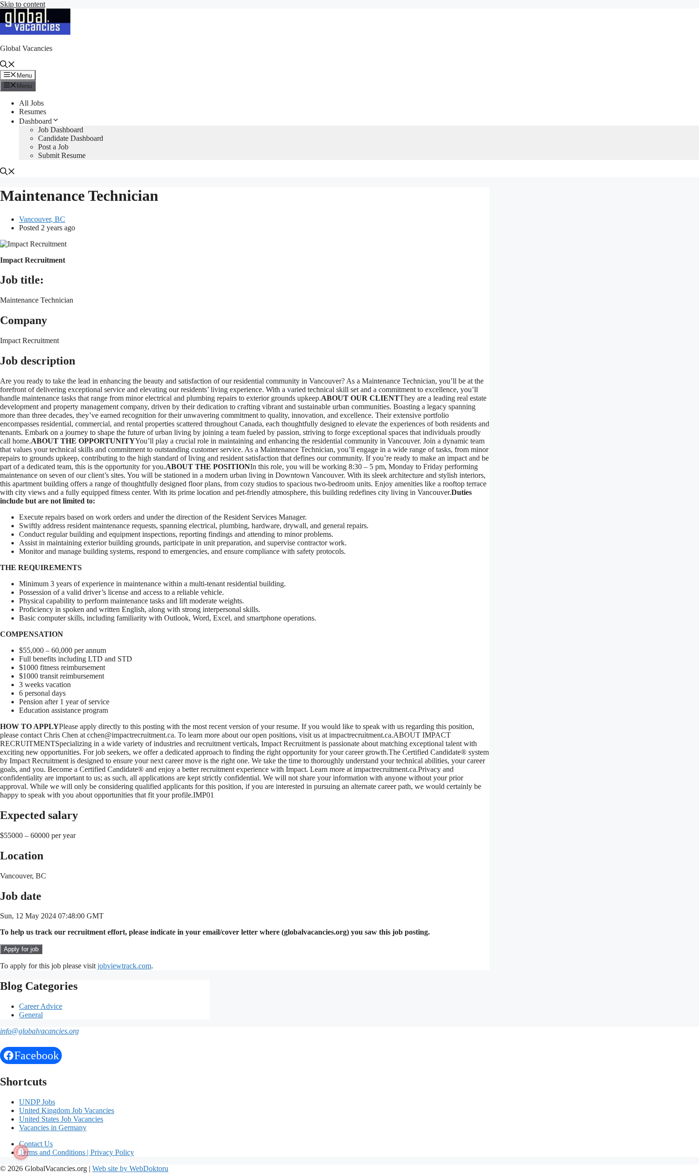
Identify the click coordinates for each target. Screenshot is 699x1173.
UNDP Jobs (37, 1102)
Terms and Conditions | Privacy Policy (76, 1152)
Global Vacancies (26, 48)
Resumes (32, 112)
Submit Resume (62, 155)
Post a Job (53, 147)
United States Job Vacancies (61, 1119)
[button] (7, 65)
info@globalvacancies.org (39, 1031)
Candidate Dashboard (70, 138)
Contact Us (36, 1144)
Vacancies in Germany (53, 1128)
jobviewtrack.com (124, 966)
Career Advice (40, 1006)
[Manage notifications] (21, 1152)
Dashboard (35, 121)
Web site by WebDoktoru (130, 1168)
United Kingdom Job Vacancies (66, 1110)
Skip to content (22, 4)
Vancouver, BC (42, 219)
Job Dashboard (60, 130)
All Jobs (31, 103)
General (31, 1015)
